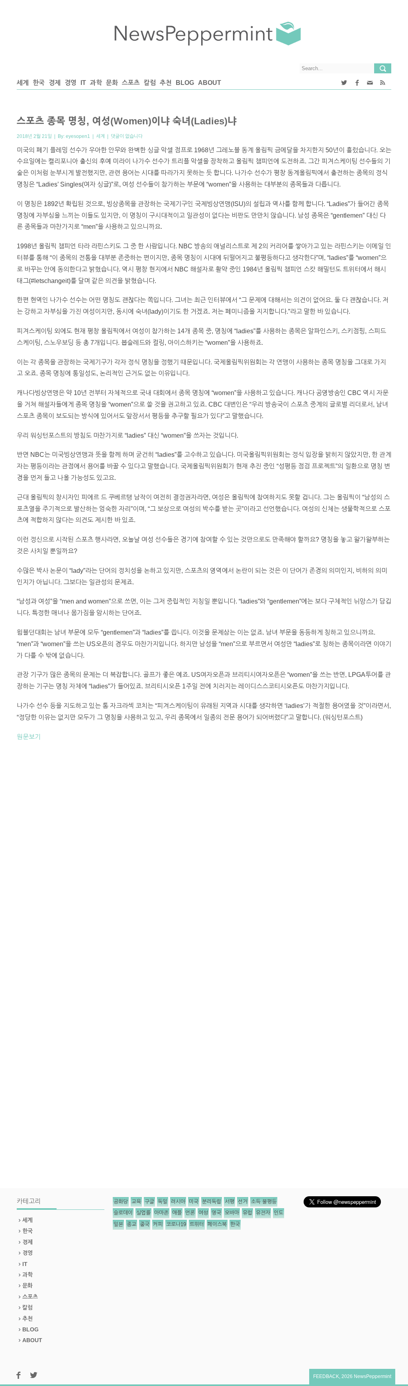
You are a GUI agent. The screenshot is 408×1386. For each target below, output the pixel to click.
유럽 (247, 1213)
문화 (112, 82)
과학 (96, 82)
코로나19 (176, 1224)
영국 (216, 1213)
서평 (229, 1202)
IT (83, 82)
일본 (118, 1224)
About (209, 82)
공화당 (121, 1202)
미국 (193, 1202)
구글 (149, 1202)
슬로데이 (123, 1213)
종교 (131, 1224)
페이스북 (217, 1224)
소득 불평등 (264, 1202)
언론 (190, 1213)
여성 (203, 1213)
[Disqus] (204, 858)
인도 (278, 1213)
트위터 (197, 1224)
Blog (185, 82)
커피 (158, 1224)
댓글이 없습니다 (127, 136)
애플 (177, 1213)
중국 (144, 1224)
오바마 (232, 1213)
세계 (23, 82)
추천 (166, 82)
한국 (39, 82)
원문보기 (29, 736)
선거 (242, 1202)
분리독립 (211, 1202)
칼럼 (150, 82)
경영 (70, 82)
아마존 (161, 1213)
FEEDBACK (326, 1376)
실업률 (143, 1213)
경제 (55, 82)
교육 (136, 1202)
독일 (162, 1202)
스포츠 (131, 82)
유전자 (263, 1213)
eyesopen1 (78, 136)
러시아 (178, 1202)
